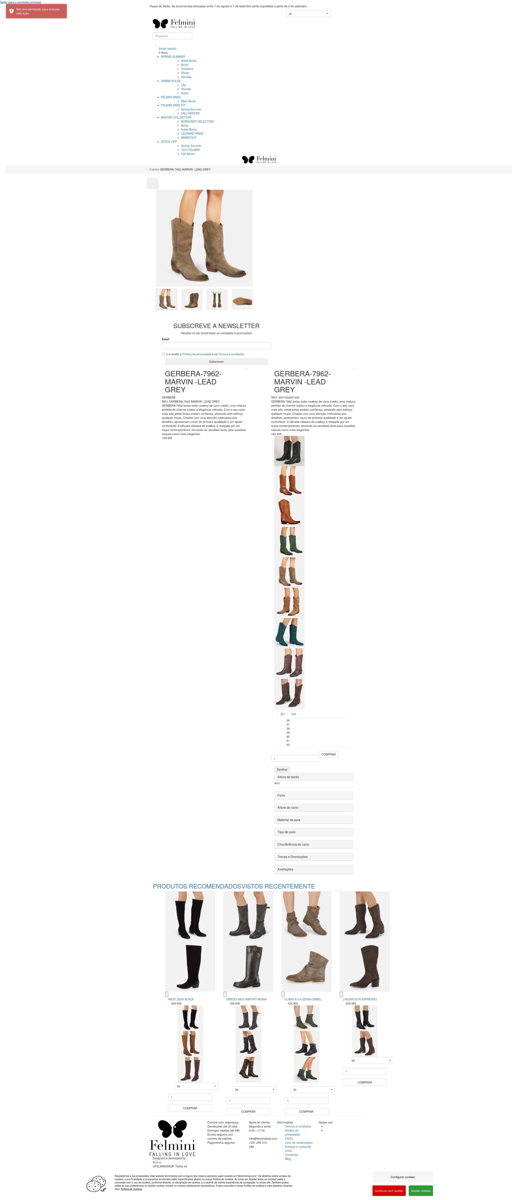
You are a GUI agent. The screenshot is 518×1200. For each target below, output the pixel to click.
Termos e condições (231, 354)
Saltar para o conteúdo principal (20, 2)
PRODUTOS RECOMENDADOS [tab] (197, 886)
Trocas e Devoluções (292, 856)
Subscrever (216, 361)
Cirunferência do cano (293, 844)
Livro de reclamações (299, 1142)
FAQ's (289, 1138)
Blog (288, 1159)
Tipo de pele (286, 832)
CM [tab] (293, 714)
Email (165, 339)
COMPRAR (329, 754)
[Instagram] (326, 1130)
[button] (309, 13)
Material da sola (288, 819)
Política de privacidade (196, 354)
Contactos (291, 1155)
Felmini (154, 169)
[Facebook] (326, 1126)
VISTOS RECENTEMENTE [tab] (278, 886)
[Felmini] (172, 1138)
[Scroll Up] (153, 183)
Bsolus (157, 1162)
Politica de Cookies (131, 1188)
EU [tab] (282, 714)
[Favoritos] (156, 44)
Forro (281, 795)
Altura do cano (287, 807)
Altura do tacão (288, 776)
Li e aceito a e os (205, 354)
